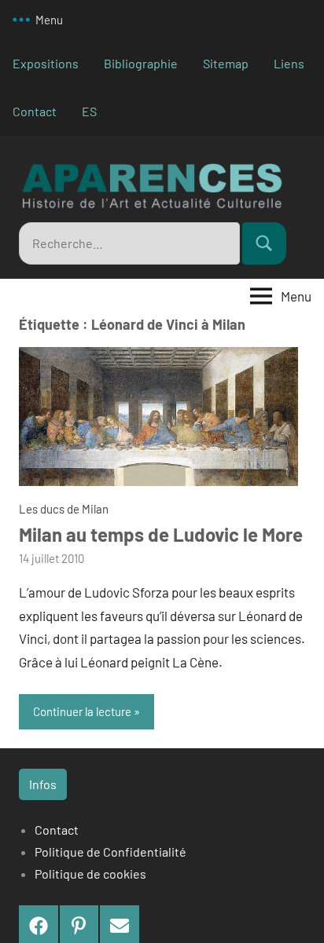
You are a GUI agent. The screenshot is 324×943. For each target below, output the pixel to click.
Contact (35, 111)
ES (89, 111)
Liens (289, 63)
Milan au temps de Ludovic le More (161, 534)
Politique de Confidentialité (110, 851)
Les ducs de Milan (64, 509)
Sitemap (226, 63)
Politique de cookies (90, 873)
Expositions (46, 63)
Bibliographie (141, 63)
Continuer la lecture (82, 711)
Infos (43, 784)
